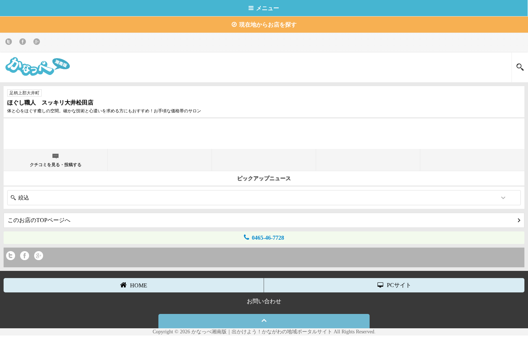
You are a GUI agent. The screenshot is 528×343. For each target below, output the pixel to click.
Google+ (37, 42)
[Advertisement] (264, 133)
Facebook (23, 42)
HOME (138, 285)
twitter (9, 42)
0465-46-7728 (268, 238)
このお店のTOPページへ (39, 220)
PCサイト (399, 285)
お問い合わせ (264, 301)
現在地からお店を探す (268, 25)
